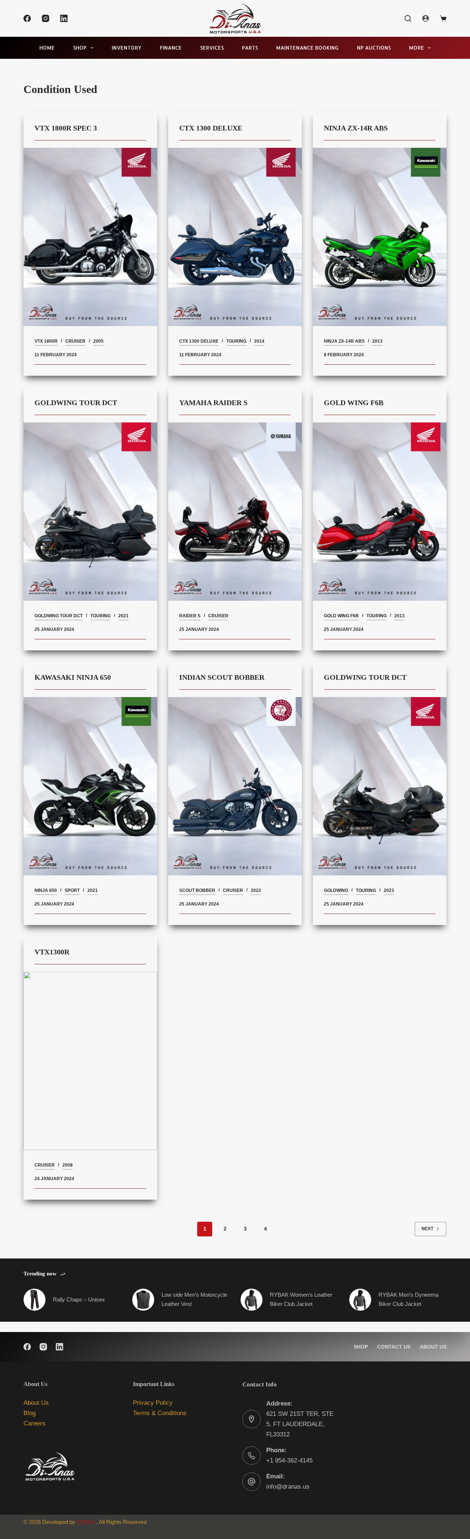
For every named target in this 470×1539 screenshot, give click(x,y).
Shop (79, 47)
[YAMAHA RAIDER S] (235, 511)
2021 (123, 615)
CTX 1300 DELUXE (210, 128)
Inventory (126, 47)
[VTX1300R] (90, 1061)
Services (212, 47)
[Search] (408, 18)
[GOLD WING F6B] (379, 511)
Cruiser (75, 341)
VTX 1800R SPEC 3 (67, 128)
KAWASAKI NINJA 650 (73, 677)
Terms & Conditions (160, 1413)
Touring (236, 341)
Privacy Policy (153, 1402)
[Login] (425, 18)
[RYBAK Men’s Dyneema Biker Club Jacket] (360, 1300)
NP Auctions (374, 47)
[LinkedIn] (64, 18)
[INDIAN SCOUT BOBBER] (235, 786)
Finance (171, 47)
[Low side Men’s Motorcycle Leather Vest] (143, 1300)
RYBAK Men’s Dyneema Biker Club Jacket (408, 1299)
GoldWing (336, 890)
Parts (250, 47)
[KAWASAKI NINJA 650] (90, 786)
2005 (98, 341)
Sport (72, 890)
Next (427, 1228)
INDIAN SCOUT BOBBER (221, 677)
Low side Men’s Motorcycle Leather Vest (194, 1299)
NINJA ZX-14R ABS (356, 128)
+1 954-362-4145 (289, 1460)
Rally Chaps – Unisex (79, 1299)
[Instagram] (45, 18)
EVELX (86, 1522)
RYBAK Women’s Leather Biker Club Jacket (301, 1299)
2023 (389, 890)
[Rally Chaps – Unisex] (35, 1300)
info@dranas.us (288, 1486)
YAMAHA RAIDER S (213, 403)
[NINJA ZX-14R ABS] (379, 237)
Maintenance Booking (307, 47)
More (416, 47)
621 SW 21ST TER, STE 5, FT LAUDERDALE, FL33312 (299, 1424)
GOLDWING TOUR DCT (76, 403)
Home (47, 47)
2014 (259, 341)
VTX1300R (52, 952)
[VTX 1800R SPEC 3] (90, 237)
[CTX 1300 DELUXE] (235, 237)
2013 (377, 341)
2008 (67, 1165)
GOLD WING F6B (353, 403)
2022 (256, 890)
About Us (433, 1347)
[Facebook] (27, 18)
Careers (35, 1423)
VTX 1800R (46, 341)
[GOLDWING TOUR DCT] (90, 511)
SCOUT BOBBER (197, 890)
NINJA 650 (46, 890)
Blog (30, 1413)
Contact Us (394, 1347)
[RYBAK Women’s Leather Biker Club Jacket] (252, 1300)
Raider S (189, 615)
